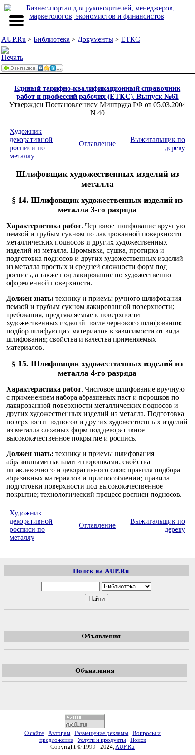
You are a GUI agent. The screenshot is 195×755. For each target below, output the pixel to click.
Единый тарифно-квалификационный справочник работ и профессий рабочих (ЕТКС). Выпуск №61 (97, 92)
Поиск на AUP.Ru (101, 570)
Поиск (138, 740)
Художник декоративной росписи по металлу (31, 143)
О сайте (34, 733)
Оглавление (97, 143)
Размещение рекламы (101, 733)
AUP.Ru (13, 39)
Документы (95, 39)
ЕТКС (130, 39)
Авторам (59, 733)
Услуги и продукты (102, 740)
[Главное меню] (16, 21)
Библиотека (52, 39)
